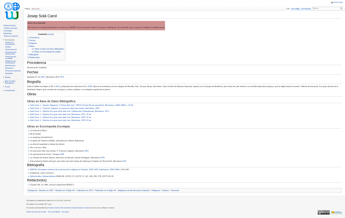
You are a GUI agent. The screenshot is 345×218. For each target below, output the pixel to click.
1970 (102, 157)
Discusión (35, 9)
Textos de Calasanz (11, 36)
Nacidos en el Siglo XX (65, 190)
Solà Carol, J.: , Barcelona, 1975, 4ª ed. (61, 120)
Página (27, 9)
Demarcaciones (11, 49)
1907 (43, 77)
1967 (86, 151)
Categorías (32, 190)
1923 (57, 86)
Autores (165, 190)
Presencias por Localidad (10, 57)
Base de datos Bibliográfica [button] (10, 82)
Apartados (9, 73)
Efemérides (8, 33)
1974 (62, 77)
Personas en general (13, 71)
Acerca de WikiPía (54, 212)
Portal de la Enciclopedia (10, 43)
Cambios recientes (10, 28)
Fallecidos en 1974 (85, 190)
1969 (62, 154)
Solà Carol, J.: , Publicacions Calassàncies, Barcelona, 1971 (69, 111)
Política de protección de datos (36, 212)
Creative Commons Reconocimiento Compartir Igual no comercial (69, 208)
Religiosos (155, 190)
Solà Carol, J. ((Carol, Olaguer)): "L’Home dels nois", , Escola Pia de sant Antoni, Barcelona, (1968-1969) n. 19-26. (82, 105)
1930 (90, 86)
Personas (175, 190)
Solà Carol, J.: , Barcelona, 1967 (65, 108)
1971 (124, 161)
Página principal (10, 25)
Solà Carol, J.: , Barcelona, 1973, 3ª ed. (61, 117)
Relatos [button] (8, 77)
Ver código (295, 9)
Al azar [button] (7, 87)
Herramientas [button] (10, 90)
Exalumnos (9, 68)
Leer (288, 9)
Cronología (8, 31)
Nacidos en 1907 (46, 190)
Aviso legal (64, 212)
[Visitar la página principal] (12, 11)
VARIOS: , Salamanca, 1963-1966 (74, 169)
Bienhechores (10, 66)
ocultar (50, 34)
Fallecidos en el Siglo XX (105, 190)
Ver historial (305, 9)
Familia (8, 47)
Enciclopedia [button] (10, 40)
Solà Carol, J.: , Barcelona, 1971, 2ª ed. (61, 114)
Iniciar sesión (338, 2)
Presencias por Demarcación (10, 53)
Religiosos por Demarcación (10, 62)
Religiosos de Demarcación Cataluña (133, 190)
